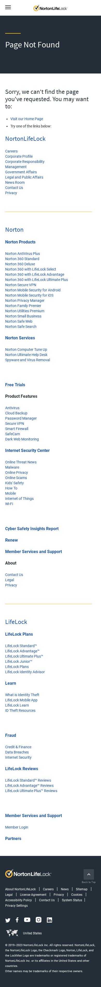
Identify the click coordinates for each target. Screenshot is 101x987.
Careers (11, 151)
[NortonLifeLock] (55, 8)
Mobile (10, 493)
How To (11, 488)
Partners (13, 838)
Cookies (76, 895)
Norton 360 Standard (22, 259)
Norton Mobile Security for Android (33, 290)
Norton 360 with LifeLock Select (30, 269)
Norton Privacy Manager (25, 300)
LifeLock (16, 622)
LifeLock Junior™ (18, 661)
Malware (12, 467)
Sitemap (82, 889)
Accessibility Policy (18, 900)
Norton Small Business (23, 316)
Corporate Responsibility (25, 162)
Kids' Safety (14, 483)
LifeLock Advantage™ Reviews (29, 785)
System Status (72, 900)
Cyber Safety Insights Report (32, 528)
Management (16, 167)
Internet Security (18, 757)
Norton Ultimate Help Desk (26, 355)
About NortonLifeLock (20, 889)
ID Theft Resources (20, 710)
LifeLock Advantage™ (22, 651)
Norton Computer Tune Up (26, 349)
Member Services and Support (33, 551)
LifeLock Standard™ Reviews (28, 780)
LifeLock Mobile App (21, 700)
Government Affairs (21, 172)
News (65, 889)
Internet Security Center (27, 450)
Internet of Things (19, 498)
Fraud (10, 735)
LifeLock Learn (17, 705)
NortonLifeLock (25, 138)
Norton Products (20, 242)
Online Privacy (16, 472)
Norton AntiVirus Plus (22, 254)
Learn (10, 683)
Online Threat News (21, 462)
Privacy (11, 193)
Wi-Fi (9, 504)
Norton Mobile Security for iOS (29, 295)
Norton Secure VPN (20, 285)
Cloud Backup (16, 413)
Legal (9, 580)
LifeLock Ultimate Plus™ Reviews (31, 791)
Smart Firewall (16, 429)
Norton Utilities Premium (24, 311)
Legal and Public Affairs (24, 177)
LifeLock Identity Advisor (25, 672)
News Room (15, 182)
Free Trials (15, 384)
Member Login (16, 827)
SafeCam (12, 434)
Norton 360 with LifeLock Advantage (34, 274)
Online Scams (16, 478)
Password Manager (21, 418)
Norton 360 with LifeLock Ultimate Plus (36, 280)
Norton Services (20, 337)
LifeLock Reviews (21, 768)
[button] (10, 8)
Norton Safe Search (21, 326)
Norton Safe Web (18, 321)
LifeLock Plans (19, 634)
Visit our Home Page (26, 119)
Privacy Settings (16, 906)
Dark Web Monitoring (22, 439)
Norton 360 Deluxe (20, 264)
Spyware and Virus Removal (27, 360)
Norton (14, 229)
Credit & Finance (18, 747)
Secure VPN (14, 423)
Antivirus (12, 408)
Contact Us (14, 188)
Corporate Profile (19, 156)
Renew (11, 540)
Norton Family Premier (23, 306)
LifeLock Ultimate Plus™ (24, 656)
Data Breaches (17, 752)
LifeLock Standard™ (21, 646)
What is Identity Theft (22, 695)
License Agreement (33, 895)
